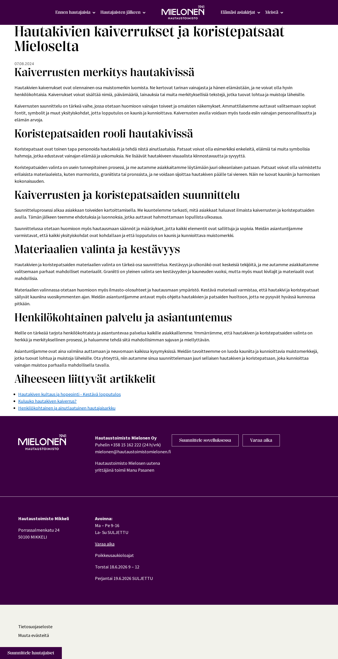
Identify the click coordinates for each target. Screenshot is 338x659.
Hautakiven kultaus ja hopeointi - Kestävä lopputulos (69, 394)
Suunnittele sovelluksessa (205, 440)
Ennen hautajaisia (72, 12)
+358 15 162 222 (126, 445)
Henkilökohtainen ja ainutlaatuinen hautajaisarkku (66, 408)
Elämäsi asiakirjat (238, 12)
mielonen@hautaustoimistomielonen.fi (133, 451)
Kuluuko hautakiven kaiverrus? (47, 401)
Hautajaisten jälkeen (120, 12)
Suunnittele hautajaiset (31, 653)
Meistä (271, 12)
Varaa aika (261, 440)
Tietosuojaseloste (35, 626)
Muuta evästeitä (33, 635)
